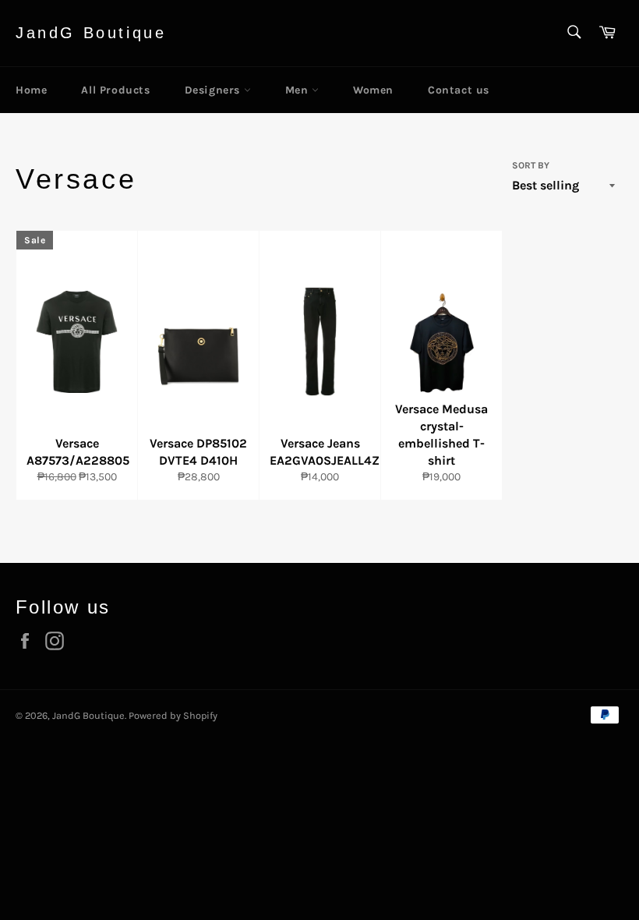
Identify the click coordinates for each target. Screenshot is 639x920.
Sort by (530, 165)
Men (298, 90)
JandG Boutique (91, 32)
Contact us (458, 90)
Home (31, 90)
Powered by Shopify (173, 715)
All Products (115, 90)
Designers (214, 90)
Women (373, 90)
